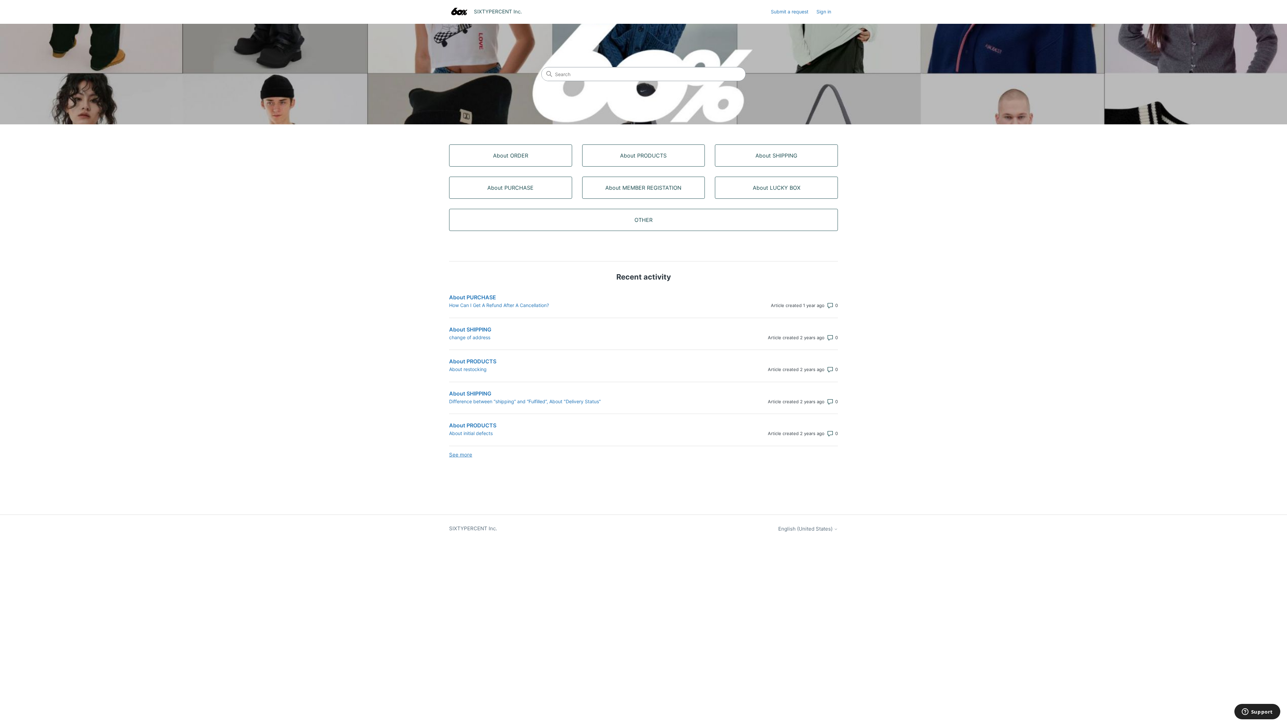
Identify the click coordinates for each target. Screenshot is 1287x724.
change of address (469, 337)
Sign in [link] (823, 11)
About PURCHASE (472, 297)
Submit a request (789, 11)
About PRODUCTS (472, 361)
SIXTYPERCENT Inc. (473, 528)
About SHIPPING (470, 329)
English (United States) (806, 529)
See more (460, 454)
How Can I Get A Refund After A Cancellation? (499, 305)
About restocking (468, 369)
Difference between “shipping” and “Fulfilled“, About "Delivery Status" (525, 401)
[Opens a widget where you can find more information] (1257, 712)
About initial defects (471, 433)
